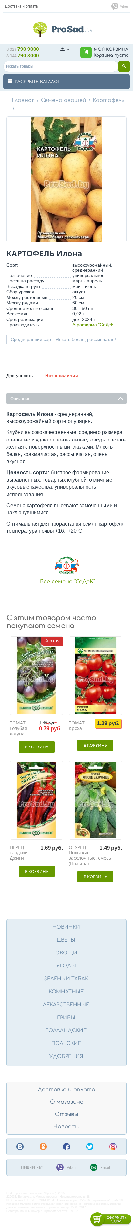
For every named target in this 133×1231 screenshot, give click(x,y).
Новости (66, 1126)
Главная (23, 100)
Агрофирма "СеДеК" (93, 324)
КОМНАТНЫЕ (66, 992)
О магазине (66, 1102)
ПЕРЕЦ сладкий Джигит (19, 853)
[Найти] (124, 66)
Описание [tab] (20, 398)
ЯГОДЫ (66, 966)
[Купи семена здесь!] (66, 28)
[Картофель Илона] (66, 179)
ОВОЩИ (66, 953)
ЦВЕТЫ (66, 940)
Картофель (108, 100)
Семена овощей (63, 100)
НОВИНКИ (66, 927)
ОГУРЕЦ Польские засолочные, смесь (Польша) (90, 855)
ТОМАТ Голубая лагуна (18, 728)
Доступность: (20, 375)
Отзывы (66, 1114)
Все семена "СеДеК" (67, 581)
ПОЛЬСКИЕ (66, 1043)
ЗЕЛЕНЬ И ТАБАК (66, 979)
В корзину (36, 747)
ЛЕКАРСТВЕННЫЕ (66, 1005)
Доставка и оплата (66, 1090)
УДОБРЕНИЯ (66, 1056)
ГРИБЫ (66, 1017)
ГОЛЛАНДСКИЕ (66, 1030)
